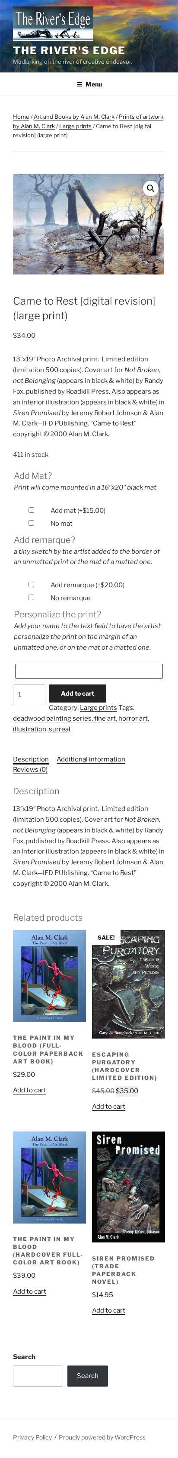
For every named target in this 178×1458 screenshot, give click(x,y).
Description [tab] (31, 759)
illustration (29, 729)
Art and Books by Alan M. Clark (74, 116)
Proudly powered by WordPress (102, 1437)
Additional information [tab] (91, 759)
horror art (133, 718)
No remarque (71, 598)
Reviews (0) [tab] (30, 770)
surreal (59, 729)
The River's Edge (69, 50)
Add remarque (87, 585)
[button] (151, 188)
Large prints (75, 126)
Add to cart (77, 693)
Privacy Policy (32, 1437)
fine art (105, 718)
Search (24, 1357)
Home (21, 116)
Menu (94, 84)
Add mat (78, 511)
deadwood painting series (52, 718)
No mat (62, 523)
